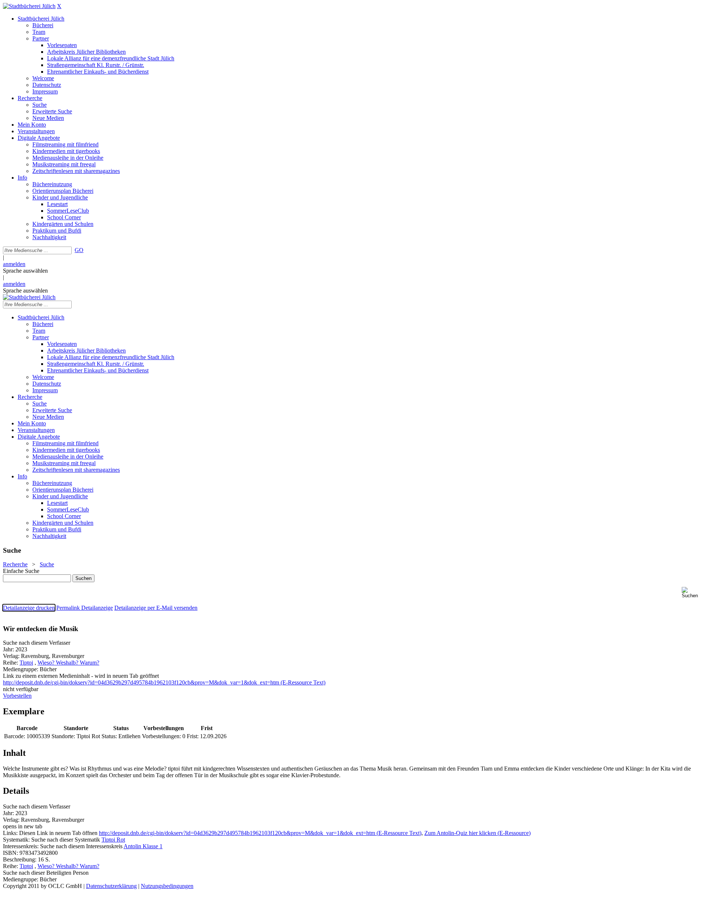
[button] (692, 592)
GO (79, 250)
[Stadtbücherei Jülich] (29, 6)
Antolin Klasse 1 (143, 846)
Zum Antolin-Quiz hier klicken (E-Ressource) (477, 833)
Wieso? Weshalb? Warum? (68, 662)
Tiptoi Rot (113, 839)
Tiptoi (26, 662)
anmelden (14, 264)
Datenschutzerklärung (111, 886)
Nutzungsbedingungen (167, 886)
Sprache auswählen (25, 271)
